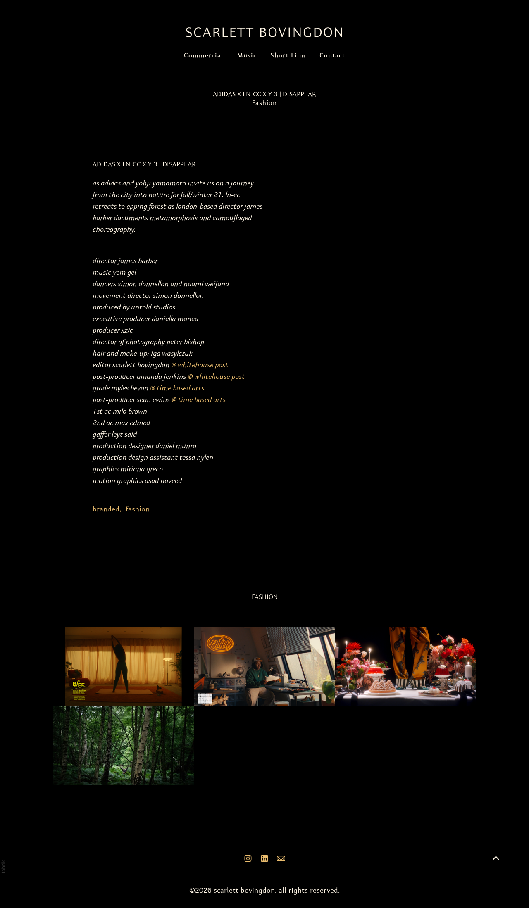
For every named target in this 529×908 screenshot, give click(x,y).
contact (332, 55)
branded (106, 509)
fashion (138, 509)
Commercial (203, 55)
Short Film (287, 55)
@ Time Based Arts (177, 388)
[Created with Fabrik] (3, 867)
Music (247, 55)
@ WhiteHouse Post (199, 365)
